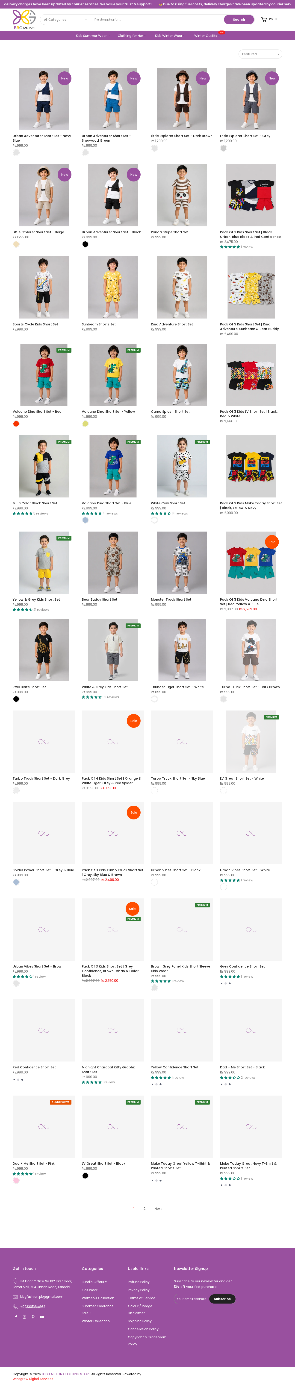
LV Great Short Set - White (242, 778)
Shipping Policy (140, 1321)
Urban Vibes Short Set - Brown (38, 966)
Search (239, 19)
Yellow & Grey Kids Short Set (36, 599)
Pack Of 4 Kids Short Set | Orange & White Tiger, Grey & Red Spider (111, 780)
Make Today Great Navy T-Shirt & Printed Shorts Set (248, 1165)
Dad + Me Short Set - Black (242, 1067)
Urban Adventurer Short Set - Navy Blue (42, 138)
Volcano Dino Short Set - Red (37, 411)
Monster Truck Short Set (171, 599)
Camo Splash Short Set (170, 411)
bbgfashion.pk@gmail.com (41, 1296)
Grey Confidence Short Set (242, 966)
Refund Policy (139, 1282)
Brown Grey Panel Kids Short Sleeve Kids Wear (180, 968)
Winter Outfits (209, 34)
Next (158, 1208)
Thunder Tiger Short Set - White (177, 687)
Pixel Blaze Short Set (29, 687)
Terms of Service (141, 1298)
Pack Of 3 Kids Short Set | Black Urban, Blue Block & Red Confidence (250, 234)
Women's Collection (98, 1298)
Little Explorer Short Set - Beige (38, 232)
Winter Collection (96, 1321)
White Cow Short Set (168, 503)
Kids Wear (89, 1290)
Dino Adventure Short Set (172, 324)
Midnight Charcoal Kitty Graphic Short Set (109, 1069)
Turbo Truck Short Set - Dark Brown (250, 687)
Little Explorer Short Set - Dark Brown (181, 136)
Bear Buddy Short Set (99, 599)
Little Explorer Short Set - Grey (245, 136)
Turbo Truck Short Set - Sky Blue (178, 778)
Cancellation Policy (143, 1329)
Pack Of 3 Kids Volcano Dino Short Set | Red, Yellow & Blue (248, 601)
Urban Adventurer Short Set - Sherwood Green (106, 138)
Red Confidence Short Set (34, 1067)
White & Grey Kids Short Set (105, 687)
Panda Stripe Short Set (170, 232)
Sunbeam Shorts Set (99, 324)
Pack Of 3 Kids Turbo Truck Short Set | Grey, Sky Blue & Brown (112, 872)
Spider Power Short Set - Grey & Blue (43, 870)
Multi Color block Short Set (35, 503)
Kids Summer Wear (91, 35)
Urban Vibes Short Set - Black (176, 870)
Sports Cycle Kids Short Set (35, 324)
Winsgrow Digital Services (33, 1379)
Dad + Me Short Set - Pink (34, 1163)
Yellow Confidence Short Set (174, 1067)
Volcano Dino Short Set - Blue (106, 503)
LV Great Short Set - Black (103, 1163)
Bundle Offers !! (94, 1282)
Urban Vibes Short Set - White (245, 870)
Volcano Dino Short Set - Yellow (108, 411)
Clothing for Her (130, 35)
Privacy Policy (139, 1290)
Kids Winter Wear (168, 35)
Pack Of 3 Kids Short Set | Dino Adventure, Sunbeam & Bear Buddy (249, 326)
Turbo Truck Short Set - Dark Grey (41, 778)
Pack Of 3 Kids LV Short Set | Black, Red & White (248, 413)
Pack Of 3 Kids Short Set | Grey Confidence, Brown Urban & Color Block (110, 971)
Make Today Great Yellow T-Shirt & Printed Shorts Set (180, 1165)
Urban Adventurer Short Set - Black (111, 232)
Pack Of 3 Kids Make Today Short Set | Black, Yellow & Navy (251, 505)
